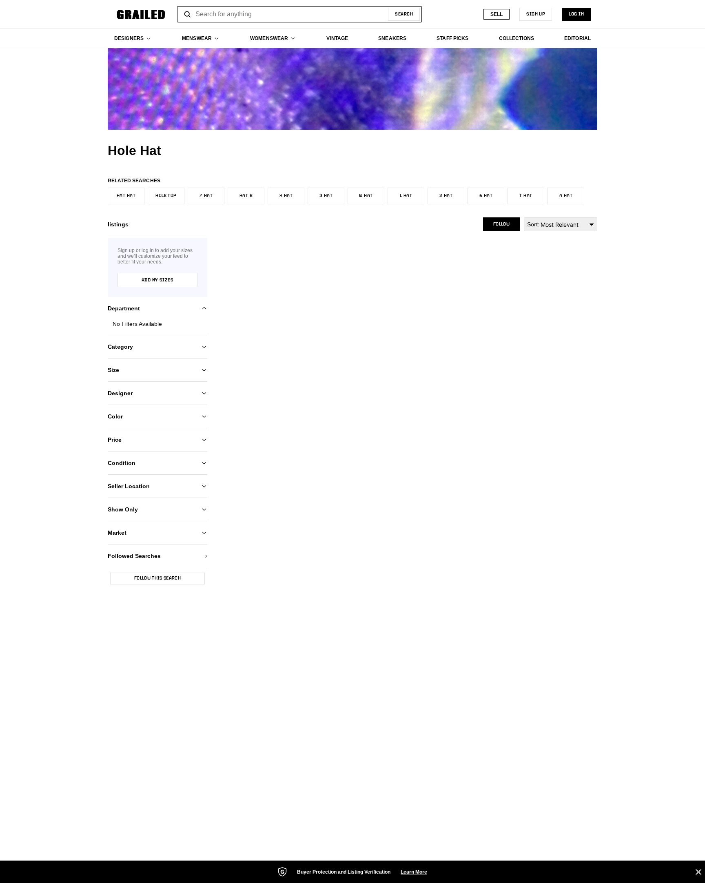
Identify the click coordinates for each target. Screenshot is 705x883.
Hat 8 (246, 196)
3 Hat (326, 196)
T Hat (525, 196)
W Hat (365, 196)
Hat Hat (126, 196)
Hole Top (166, 196)
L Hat (406, 196)
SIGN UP (535, 14)
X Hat (286, 196)
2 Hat (445, 196)
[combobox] (299, 14)
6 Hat (485, 196)
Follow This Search (157, 578)
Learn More (414, 872)
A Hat (565, 196)
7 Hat (206, 196)
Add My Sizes (157, 280)
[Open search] (188, 14)
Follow (501, 224)
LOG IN (576, 14)
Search (404, 14)
